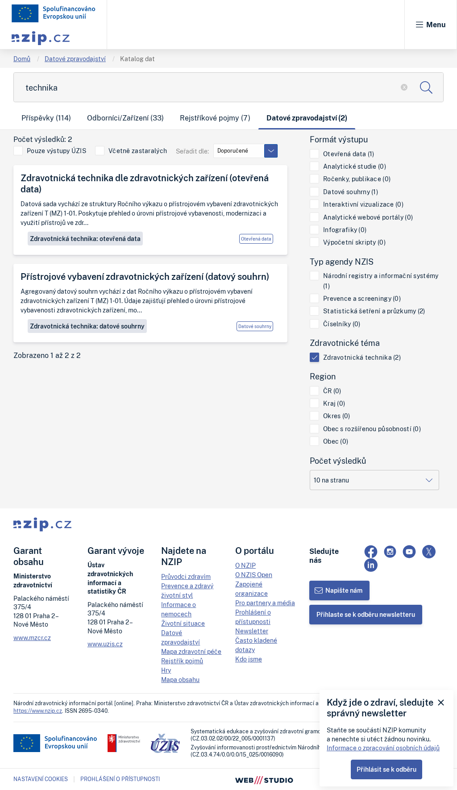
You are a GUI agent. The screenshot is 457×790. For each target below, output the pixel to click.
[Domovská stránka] (54, 13)
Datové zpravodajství (75, 58)
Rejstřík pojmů (182, 661)
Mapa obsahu (180, 679)
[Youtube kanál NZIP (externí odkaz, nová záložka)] (409, 551)
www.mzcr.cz (32, 637)
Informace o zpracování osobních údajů (383, 748)
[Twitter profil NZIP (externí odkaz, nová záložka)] (429, 551)
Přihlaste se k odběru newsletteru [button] (365, 614)
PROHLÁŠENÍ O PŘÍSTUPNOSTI (120, 779)
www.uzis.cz (105, 644)
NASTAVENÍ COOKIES (40, 779)
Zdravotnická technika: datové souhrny (87, 326)
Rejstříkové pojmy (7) (215, 117)
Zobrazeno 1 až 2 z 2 (47, 355)
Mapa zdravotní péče (191, 651)
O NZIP (245, 565)
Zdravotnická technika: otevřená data (85, 238)
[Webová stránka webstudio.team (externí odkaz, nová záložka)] (264, 779)
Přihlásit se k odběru (386, 769)
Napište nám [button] (343, 590)
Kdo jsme (248, 659)
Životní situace (183, 623)
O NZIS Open (253, 574)
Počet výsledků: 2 (42, 139)
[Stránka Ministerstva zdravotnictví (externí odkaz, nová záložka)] (124, 743)
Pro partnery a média (265, 603)
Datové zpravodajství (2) (306, 117)
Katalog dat (137, 58)
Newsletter (251, 631)
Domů (21, 58)
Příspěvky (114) (46, 117)
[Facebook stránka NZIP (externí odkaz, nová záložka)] (371, 551)
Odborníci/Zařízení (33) (125, 117)
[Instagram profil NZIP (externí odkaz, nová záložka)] (390, 551)
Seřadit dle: (192, 151)
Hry (166, 670)
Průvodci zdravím (186, 576)
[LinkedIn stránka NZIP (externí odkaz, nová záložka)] (371, 565)
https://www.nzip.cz (37, 710)
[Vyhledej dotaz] (426, 87)
